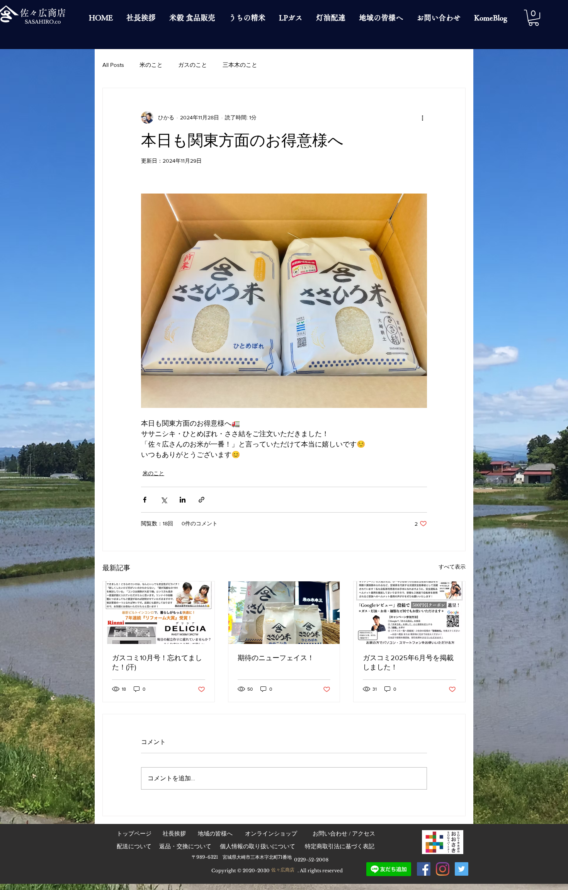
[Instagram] (442, 869)
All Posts (113, 64)
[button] (533, 18)
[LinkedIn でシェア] (182, 499)
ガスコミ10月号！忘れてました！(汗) (157, 662)
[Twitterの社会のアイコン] (461, 869)
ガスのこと (192, 64)
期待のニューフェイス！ (276, 658)
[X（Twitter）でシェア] (163, 499)
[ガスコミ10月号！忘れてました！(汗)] (158, 612)
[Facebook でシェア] (144, 499)
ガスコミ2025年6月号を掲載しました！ (408, 662)
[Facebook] (423, 869)
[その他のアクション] (422, 117)
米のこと (151, 64)
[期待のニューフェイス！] (284, 612)
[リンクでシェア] (201, 499)
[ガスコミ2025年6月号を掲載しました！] (409, 612)
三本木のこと (240, 64)
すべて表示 (452, 567)
